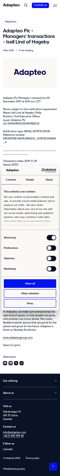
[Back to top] (53, 467)
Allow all (30, 283)
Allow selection (30, 293)
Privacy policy (33, 458)
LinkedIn (10, 363)
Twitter (16, 363)
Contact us (40, 5)
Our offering (10, 381)
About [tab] (49, 179)
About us (8, 393)
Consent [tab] (11, 179)
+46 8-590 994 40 (13, 436)
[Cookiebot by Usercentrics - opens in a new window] (42, 170)
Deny (30, 303)
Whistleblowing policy (14, 469)
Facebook (5, 363)
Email (22, 363)
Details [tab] (30, 179)
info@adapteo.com (14, 432)
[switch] (51, 248)
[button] (26, 5)
